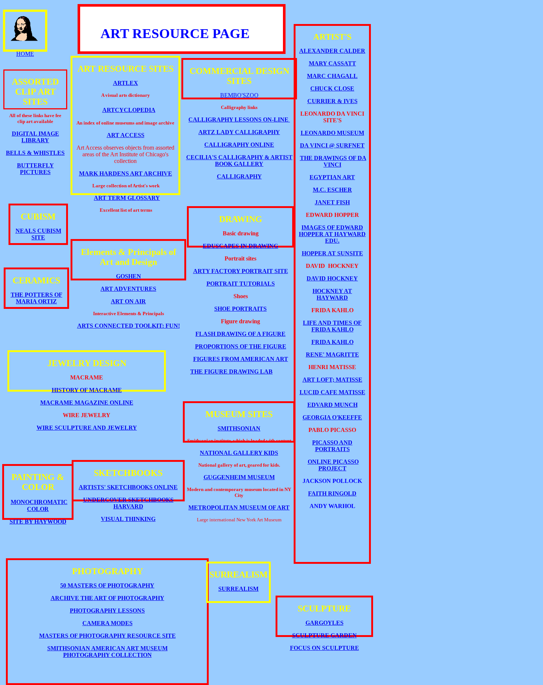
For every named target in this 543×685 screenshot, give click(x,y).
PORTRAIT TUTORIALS (240, 283)
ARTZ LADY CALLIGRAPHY (239, 132)
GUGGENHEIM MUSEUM (239, 477)
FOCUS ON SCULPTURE (324, 648)
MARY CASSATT (332, 63)
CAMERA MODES (107, 623)
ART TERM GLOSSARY (127, 198)
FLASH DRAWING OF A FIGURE (240, 334)
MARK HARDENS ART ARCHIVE (125, 173)
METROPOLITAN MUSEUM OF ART (239, 507)
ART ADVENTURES (128, 289)
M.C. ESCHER (332, 190)
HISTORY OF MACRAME (87, 390)
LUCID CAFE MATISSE (332, 392)
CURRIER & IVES (332, 101)
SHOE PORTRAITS (240, 309)
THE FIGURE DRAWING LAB (231, 371)
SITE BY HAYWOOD (38, 521)
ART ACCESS (125, 135)
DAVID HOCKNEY (332, 278)
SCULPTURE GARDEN (324, 635)
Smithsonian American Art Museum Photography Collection (107, 651)
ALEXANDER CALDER (332, 51)
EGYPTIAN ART (332, 177)
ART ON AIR (128, 301)
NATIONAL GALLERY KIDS (239, 453)
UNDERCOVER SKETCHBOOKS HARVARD (128, 503)
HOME (25, 54)
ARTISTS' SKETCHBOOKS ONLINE (128, 487)
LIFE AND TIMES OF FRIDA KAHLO (332, 326)
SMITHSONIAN (239, 428)
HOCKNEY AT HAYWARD (332, 294)
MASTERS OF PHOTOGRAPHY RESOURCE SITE (107, 636)
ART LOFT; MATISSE (332, 379)
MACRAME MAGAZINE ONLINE (86, 402)
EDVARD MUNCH (332, 405)
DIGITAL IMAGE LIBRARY (35, 136)
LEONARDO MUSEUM (332, 133)
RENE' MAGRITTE (332, 354)
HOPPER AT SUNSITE (332, 253)
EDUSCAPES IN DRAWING (240, 246)
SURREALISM (238, 589)
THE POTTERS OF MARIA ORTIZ (36, 298)
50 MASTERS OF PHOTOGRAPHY (107, 585)
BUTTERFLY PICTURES (35, 168)
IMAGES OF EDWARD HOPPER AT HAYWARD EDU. (332, 234)
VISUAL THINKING (128, 519)
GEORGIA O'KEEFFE (332, 417)
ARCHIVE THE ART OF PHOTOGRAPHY (107, 598)
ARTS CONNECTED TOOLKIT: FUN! (128, 326)
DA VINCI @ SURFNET (332, 145)
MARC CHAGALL (332, 76)
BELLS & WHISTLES (35, 153)
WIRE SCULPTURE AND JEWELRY (87, 428)
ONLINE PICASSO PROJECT (333, 465)
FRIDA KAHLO (332, 342)
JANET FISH (332, 202)
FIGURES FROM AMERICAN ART (240, 359)
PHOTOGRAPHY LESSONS (107, 610)
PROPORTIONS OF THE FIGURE (240, 346)
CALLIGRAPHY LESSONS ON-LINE (238, 119)
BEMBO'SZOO (239, 95)
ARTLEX (125, 83)
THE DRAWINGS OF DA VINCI (333, 161)
